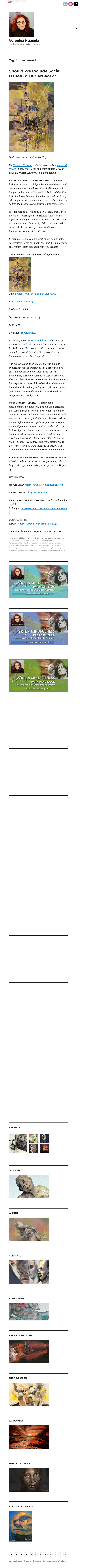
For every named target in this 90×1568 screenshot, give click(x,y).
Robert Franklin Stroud (40, 340)
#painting (13, 548)
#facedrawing (36, 543)
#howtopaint (14, 545)
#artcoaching (58, 538)
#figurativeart (47, 543)
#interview (40, 545)
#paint (57, 545)
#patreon (30, 548)
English (14, 2)
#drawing (26, 543)
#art (42, 538)
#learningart (49, 545)
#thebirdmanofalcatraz (18, 550)
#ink (33, 545)
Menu (76, 29)
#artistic (18, 540)
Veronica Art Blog (32, 538)
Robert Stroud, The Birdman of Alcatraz (35, 293)
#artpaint (25, 540)
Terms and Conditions (32, 1561)
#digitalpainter (58, 540)
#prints (37, 548)
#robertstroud (46, 548)
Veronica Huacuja (24, 41)
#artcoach (49, 538)
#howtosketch (25, 545)
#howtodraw (58, 543)
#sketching (56, 548)
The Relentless (28, 332)
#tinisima (31, 550)
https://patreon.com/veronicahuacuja (37, 523)
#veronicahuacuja (43, 550)
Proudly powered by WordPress (54, 1561)
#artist (11, 540)
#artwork (33, 540)
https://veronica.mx (38, 492)
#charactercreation (44, 540)
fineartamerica (59, 550)
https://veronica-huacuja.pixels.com (44, 484)
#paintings (21, 548)
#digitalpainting (15, 543)
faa (51, 550)
